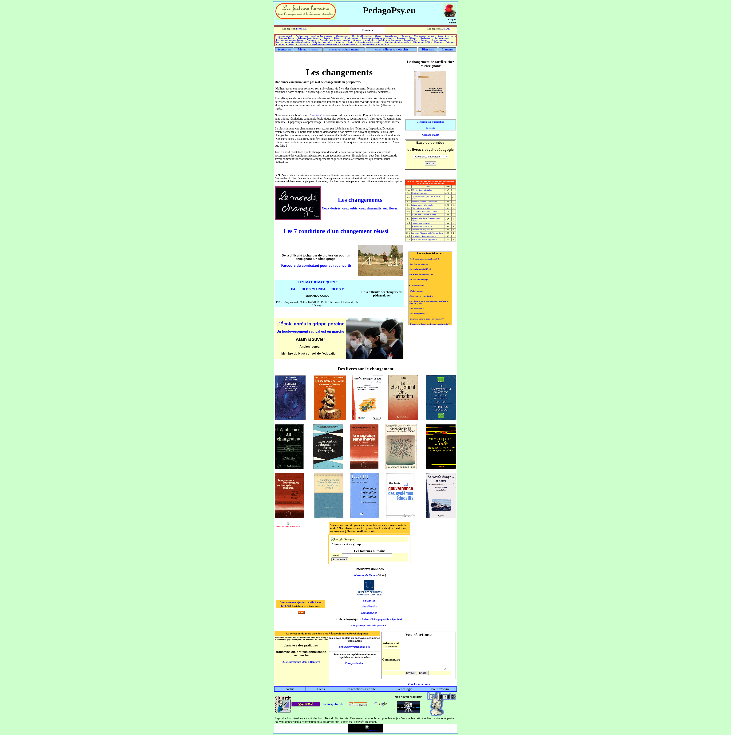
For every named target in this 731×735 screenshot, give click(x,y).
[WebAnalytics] (357, 729)
